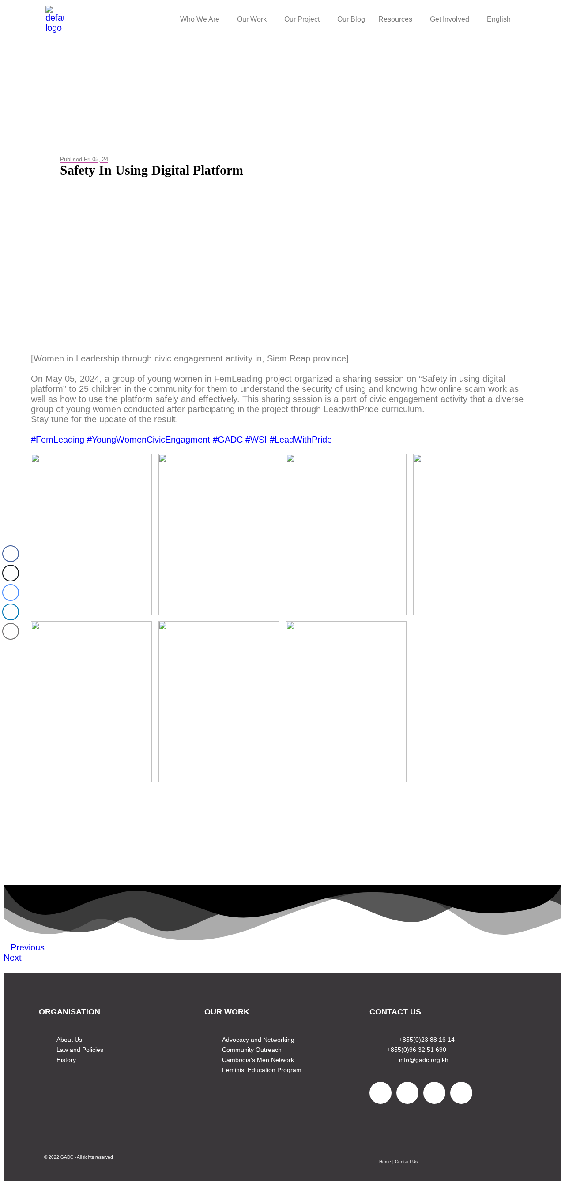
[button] (201, 19)
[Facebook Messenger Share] (10, 592)
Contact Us (406, 1161)
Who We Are (199, 19)
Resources (395, 19)
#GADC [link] (228, 439)
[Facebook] (380, 1093)
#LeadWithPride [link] (301, 439)
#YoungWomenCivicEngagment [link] (148, 439)
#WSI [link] (256, 439)
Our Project (302, 19)
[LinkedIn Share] (10, 612)
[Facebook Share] (10, 553)
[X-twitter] (407, 1093)
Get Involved (449, 19)
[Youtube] (434, 1093)
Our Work (252, 19)
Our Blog (351, 19)
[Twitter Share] (10, 573)
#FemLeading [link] (57, 439)
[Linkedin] (461, 1093)
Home (385, 1161)
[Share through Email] (10, 631)
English (499, 19)
